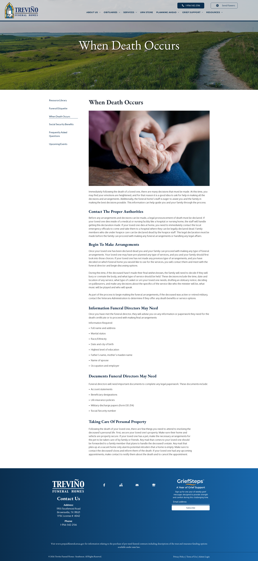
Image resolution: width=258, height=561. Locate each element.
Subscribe (190, 508)
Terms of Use (191, 556)
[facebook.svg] (104, 486)
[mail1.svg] (137, 486)
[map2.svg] (121, 486)
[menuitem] (93, 12)
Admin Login (204, 556)
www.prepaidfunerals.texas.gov (70, 543)
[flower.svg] (153, 486)
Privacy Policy (179, 556)
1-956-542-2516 (68, 524)
